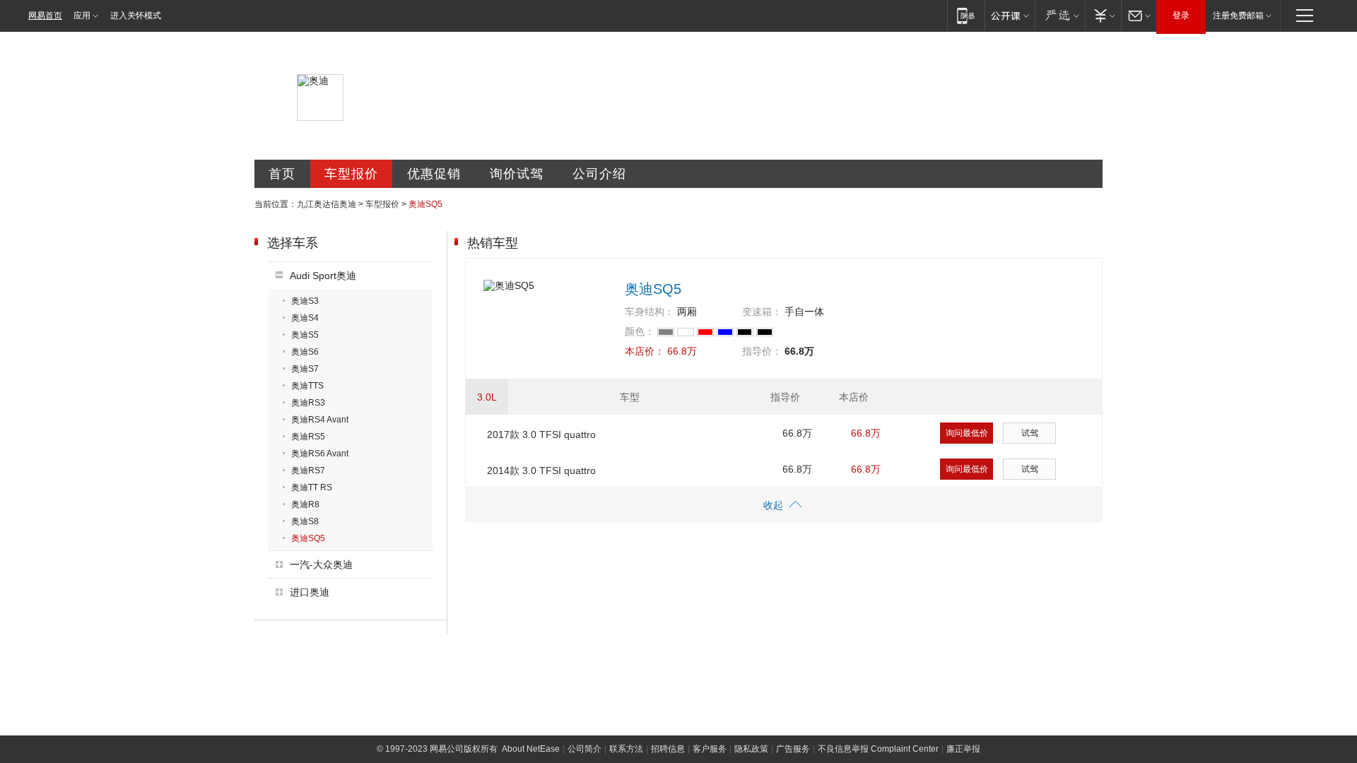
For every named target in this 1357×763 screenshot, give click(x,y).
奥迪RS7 (308, 470)
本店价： (644, 351)
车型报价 (351, 174)
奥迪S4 (305, 318)
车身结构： (649, 311)
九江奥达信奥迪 (326, 204)
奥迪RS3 (308, 403)
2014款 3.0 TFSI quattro (541, 470)
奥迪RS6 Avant (319, 454)
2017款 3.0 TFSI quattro (541, 434)
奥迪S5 (305, 335)
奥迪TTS (307, 386)
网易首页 (45, 15)
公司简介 (584, 749)
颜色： (639, 331)
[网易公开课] (1010, 15)
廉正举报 (963, 749)
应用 (82, 15)
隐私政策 (751, 749)
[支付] (1103, 15)
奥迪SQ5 (308, 538)
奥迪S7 (305, 369)
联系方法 (626, 749)
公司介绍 (599, 174)
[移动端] (966, 15)
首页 (282, 174)
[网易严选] (1060, 15)
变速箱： (762, 311)
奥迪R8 (305, 504)
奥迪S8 (305, 521)
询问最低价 (967, 433)
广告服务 (793, 749)
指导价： (762, 351)
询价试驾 (517, 174)
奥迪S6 (305, 352)
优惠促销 (434, 174)
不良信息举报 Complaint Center (878, 749)
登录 (1181, 15)
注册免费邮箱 (1238, 15)
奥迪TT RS (311, 487)
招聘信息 (668, 749)
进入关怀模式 (135, 15)
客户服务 (710, 749)
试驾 (1029, 433)
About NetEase (531, 749)
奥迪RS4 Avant (319, 420)
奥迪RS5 (308, 437)
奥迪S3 (305, 301)
